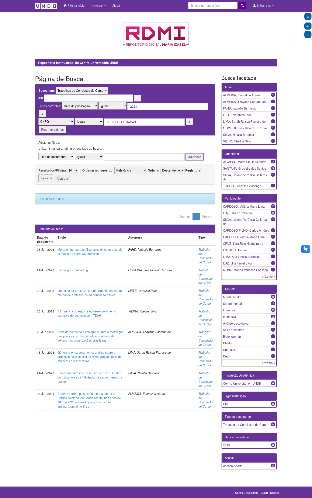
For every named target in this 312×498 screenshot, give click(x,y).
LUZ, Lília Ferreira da (237, 213)
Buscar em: (46, 90)
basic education (233, 330)
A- (308, 34)
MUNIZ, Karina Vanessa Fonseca (245, 270)
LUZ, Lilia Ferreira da (237, 263)
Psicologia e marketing (73, 270)
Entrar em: (264, 5)
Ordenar (153, 170)
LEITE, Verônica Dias (237, 115)
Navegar (97, 5)
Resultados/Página (52, 170)
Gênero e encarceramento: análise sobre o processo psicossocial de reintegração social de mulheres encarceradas (90, 356)
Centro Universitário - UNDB (242, 383)
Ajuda (116, 5)
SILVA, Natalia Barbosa (238, 134)
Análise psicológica (236, 323)
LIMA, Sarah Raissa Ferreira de (244, 121)
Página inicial (76, 5)
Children (228, 343)
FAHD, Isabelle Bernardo (239, 108)
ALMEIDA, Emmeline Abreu (241, 95)
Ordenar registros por (98, 170)
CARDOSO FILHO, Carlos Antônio (246, 230)
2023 (226, 445)
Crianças (229, 349)
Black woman (232, 336)
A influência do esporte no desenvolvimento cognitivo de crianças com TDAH (87, 313)
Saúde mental (232, 303)
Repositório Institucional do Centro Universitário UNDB (78, 62)
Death (227, 356)
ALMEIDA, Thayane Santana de (244, 102)
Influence (229, 310)
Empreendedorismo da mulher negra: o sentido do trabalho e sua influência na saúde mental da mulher (90, 377)
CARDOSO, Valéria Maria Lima (244, 206)
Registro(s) (193, 170)
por (40, 98)
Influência (229, 317)
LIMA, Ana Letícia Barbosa (241, 257)
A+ (307, 26)
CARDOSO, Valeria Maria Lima (244, 237)
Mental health (232, 297)
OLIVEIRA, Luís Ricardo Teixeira (245, 128)
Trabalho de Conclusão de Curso (205, 255)
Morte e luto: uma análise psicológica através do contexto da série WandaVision (90, 251)
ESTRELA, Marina (235, 250)
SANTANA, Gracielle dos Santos (244, 168)
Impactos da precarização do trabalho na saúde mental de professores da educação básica (90, 292)
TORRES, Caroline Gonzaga (242, 186)
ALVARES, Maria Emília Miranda (244, 162)
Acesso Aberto (233, 466)
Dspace (274, 492)
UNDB (227, 404)
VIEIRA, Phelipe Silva (237, 141)
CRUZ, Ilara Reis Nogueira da (243, 243)
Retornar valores (52, 129)
